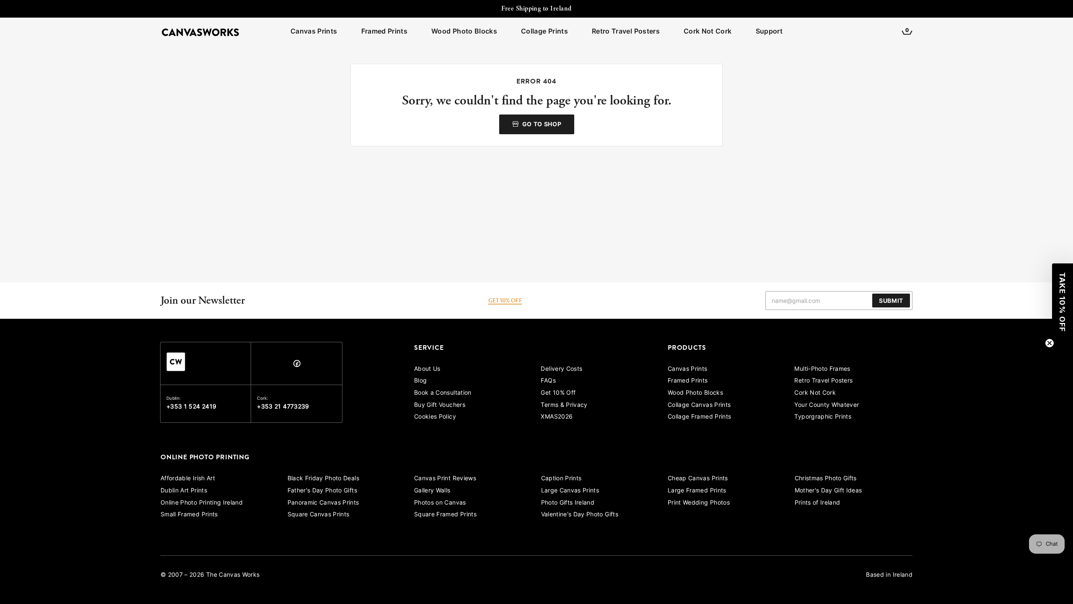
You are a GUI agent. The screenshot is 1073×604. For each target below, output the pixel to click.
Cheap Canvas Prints (698, 479)
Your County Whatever (826, 405)
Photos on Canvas (440, 503)
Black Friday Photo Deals (323, 479)
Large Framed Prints (697, 491)
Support (769, 32)
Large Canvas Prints (570, 491)
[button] (1062, 302)
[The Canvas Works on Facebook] (297, 365)
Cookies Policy (435, 417)
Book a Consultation (443, 393)
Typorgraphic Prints (822, 417)
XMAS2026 (557, 417)
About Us (427, 369)
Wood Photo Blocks (464, 32)
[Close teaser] (1049, 343)
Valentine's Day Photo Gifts (579, 515)
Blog (420, 381)
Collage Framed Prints (699, 417)
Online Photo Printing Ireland (202, 503)
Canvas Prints (313, 32)
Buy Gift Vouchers (439, 405)
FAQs (548, 381)
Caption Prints (561, 479)
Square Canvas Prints (319, 515)
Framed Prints (384, 32)
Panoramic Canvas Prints (323, 503)
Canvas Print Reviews (445, 479)
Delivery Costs (561, 369)
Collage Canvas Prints (699, 405)
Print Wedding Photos (699, 503)
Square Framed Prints (445, 515)
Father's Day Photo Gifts (322, 491)
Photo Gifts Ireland (568, 503)
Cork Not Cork (708, 32)
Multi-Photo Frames (822, 369)
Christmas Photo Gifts (826, 479)
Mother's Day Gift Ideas (828, 491)
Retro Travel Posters (626, 32)
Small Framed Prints (189, 515)
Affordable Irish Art (188, 479)
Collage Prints (544, 32)
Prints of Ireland (817, 503)
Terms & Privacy (564, 405)
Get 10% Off (558, 393)
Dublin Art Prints (184, 491)
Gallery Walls (432, 491)
